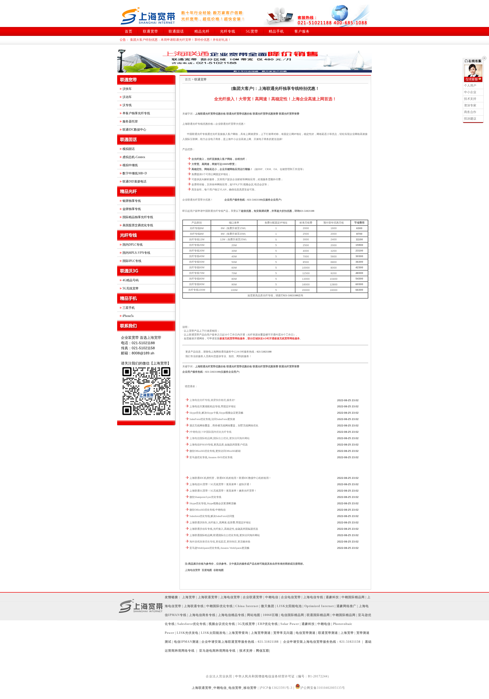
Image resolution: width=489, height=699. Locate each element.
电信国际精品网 (292, 615)
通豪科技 (332, 597)
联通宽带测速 (328, 633)
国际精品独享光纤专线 (138, 217)
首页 (128, 31)
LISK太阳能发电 (213, 633)
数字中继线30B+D (135, 173)
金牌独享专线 (132, 209)
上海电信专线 (313, 597)
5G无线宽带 (131, 288)
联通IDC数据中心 (134, 129)
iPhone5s (128, 316)
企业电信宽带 (291, 597)
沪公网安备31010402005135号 (322, 688)
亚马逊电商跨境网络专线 (217, 650)
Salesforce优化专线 (191, 624)
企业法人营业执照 (219, 676)
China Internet (247, 606)
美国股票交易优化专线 (138, 225)
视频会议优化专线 (222, 624)
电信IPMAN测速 (186, 642)
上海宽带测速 (261, 633)
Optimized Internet (319, 606)
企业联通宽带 (253, 597)
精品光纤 (202, 31)
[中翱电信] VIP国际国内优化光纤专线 (210, 431)
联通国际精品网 (318, 615)
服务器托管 (130, 121)
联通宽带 (150, 31)
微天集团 (267, 606)
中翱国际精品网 (353, 597)
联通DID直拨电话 (134, 181)
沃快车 (127, 89)
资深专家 (470, 105)
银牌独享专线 (132, 201)
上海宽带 (188, 597)
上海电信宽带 (192, 570)
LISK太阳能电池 (289, 606)
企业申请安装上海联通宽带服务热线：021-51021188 (240, 642)
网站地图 (253, 615)
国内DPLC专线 (133, 244)
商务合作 (470, 112)
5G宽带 (252, 31)
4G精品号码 (131, 280)
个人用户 (470, 85)
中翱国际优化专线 (219, 606)
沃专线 (127, 105)
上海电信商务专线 (202, 615)
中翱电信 (271, 597)
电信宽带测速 (306, 633)
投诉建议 (470, 118)
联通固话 (176, 31)
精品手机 (276, 31)
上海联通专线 (194, 606)
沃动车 (127, 97)
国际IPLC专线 (132, 261)
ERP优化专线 (268, 624)
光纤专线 (227, 31)
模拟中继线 (130, 165)
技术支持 (470, 99)
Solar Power (289, 624)
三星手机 (129, 308)
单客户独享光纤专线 (136, 113)
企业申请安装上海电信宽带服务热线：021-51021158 (321, 642)
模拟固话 (129, 149)
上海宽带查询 (238, 633)
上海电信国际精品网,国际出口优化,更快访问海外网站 (219, 438)
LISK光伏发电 (187, 633)
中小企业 (470, 92)
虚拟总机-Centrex (134, 157)
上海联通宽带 (208, 597)
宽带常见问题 (283, 633)
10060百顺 (270, 615)
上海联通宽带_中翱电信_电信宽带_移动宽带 (224, 688)
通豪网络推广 (346, 606)
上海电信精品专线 (231, 615)
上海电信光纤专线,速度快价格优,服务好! (212, 400)
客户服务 (302, 31)
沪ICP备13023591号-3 (276, 688)
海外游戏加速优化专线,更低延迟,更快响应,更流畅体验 (219, 541)
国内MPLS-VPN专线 (136, 253)
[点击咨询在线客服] (473, 79)
